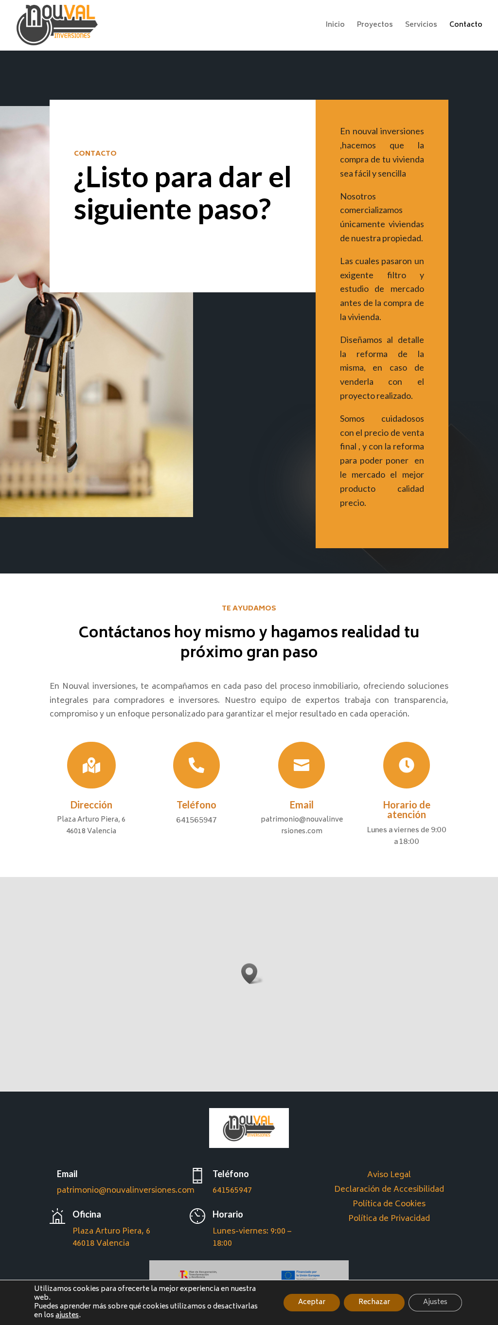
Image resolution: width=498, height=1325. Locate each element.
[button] (252, 973)
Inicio (335, 26)
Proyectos (375, 26)
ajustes (67, 1315)
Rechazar (374, 1302)
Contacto (465, 26)
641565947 (232, 1191)
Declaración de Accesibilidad (389, 1191)
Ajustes (435, 1302)
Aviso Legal (389, 1177)
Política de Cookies (389, 1206)
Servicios (421, 26)
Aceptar (311, 1302)
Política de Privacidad (389, 1221)
